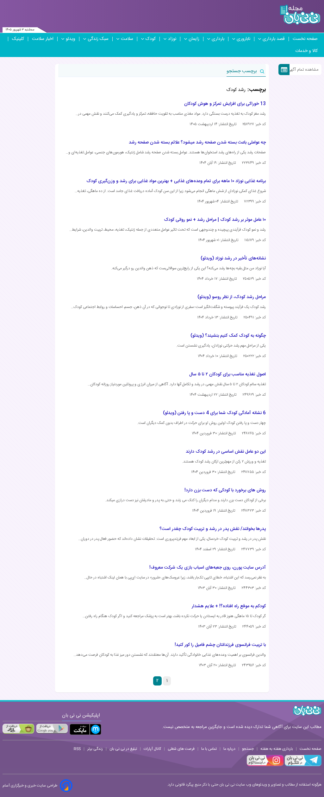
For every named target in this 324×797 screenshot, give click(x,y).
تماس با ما (209, 749)
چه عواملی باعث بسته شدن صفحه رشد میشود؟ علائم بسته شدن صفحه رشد (197, 142)
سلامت (127, 39)
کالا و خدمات (306, 51)
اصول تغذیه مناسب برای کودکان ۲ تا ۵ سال (227, 374)
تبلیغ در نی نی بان (123, 749)
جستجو (248, 749)
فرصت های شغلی (181, 749)
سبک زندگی (98, 39)
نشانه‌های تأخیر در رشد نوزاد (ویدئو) (233, 258)
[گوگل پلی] (52, 728)
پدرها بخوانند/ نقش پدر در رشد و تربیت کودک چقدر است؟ (212, 529)
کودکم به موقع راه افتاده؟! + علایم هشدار (229, 606)
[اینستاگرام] (265, 765)
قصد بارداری (274, 39)
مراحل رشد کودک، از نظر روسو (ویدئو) (231, 297)
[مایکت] (85, 729)
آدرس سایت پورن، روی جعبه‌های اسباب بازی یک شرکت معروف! (207, 567)
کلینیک (18, 39)
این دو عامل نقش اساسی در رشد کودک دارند (226, 451)
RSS (77, 749)
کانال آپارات (152, 749)
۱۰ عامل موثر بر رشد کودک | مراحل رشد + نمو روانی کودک (215, 219)
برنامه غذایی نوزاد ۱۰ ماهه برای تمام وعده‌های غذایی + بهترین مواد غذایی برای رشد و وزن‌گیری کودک (176, 181)
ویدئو (70, 39)
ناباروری (243, 39)
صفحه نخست (305, 39)
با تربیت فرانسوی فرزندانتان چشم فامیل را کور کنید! (220, 644)
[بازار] (18, 728)
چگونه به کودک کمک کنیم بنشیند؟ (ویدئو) (228, 335)
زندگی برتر (95, 749)
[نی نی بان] (300, 15)
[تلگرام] (302, 765)
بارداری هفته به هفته (276, 749)
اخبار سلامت (42, 39)
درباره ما (229, 749)
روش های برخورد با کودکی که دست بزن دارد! (225, 490)
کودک (151, 39)
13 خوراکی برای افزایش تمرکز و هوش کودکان (225, 103)
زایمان (194, 39)
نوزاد (172, 39)
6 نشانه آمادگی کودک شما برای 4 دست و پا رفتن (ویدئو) (214, 413)
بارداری (218, 39)
